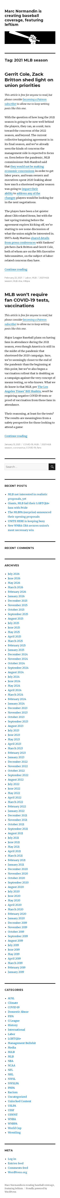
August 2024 (16, 672)
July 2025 (13, 623)
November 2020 (18, 873)
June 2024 (14, 681)
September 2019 (18, 936)
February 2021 (16, 860)
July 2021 (13, 837)
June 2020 (14, 896)
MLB (34, 277)
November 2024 (18, 658)
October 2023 (16, 717)
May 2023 (14, 739)
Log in (12, 1158)
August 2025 (15, 618)
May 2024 (14, 685)
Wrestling (14, 1132)
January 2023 (16, 757)
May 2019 (14, 954)
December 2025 (17, 600)
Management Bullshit (22, 1043)
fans (39, 447)
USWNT (13, 1114)
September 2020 (18, 882)
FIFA (11, 1016)
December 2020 (18, 869)
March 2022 (15, 802)
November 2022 (18, 766)
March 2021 (15, 855)
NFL (10, 1069)
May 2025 (14, 632)
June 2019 (14, 949)
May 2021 (14, 846)
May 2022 (14, 793)
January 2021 (16, 864)
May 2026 (14, 582)
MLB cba (17, 281)
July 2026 (14, 573)
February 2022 (17, 806)
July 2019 (13, 945)
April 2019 (14, 958)
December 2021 (17, 815)
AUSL (11, 998)
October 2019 (16, 931)
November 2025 (18, 605)
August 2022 (16, 779)
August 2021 (15, 833)
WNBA (12, 1119)
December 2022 (18, 761)
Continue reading (16, 269)
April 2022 (14, 797)
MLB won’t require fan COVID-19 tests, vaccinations (27, 300)
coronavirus (19, 447)
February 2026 (17, 591)
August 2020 (16, 887)
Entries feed (15, 1163)
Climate (13, 1002)
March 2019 (15, 963)
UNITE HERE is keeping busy (26, 521)
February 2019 (16, 967)
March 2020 (15, 909)
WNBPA (12, 1123)
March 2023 (15, 748)
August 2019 (15, 940)
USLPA (12, 1105)
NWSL (12, 1078)
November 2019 (17, 927)
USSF (11, 1110)
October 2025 (16, 609)
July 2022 (13, 784)
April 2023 (14, 743)
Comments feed (18, 1167)
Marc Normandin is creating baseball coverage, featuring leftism (24, 18)
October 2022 (16, 770)
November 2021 (17, 819)
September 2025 (18, 614)
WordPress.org (17, 1172)
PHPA (11, 1087)
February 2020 (17, 913)
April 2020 (15, 904)
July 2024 (14, 676)
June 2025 (14, 627)
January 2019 (16, 972)
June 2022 (14, 788)
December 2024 (18, 654)
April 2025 (14, 636)
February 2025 (17, 645)
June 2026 (14, 578)
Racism (12, 1092)
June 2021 (14, 842)
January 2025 (16, 649)
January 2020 (16, 918)
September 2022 (18, 775)
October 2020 (16, 878)
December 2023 (17, 708)
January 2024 (16, 703)
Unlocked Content (19, 1101)
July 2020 (14, 891)
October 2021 (16, 824)
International (16, 1029)
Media (12, 1047)
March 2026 (15, 587)
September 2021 (18, 828)
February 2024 (17, 699)
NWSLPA (13, 1083)
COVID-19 (28, 444)
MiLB (11, 1052)
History (13, 1025)
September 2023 (18, 721)
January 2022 (16, 811)
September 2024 (18, 667)
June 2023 (14, 734)
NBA (10, 1061)
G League (14, 1020)
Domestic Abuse (18, 1011)
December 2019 (17, 922)
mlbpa (26, 281)
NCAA (11, 1065)
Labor (28, 277)
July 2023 (13, 730)
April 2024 (14, 690)
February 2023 (17, 752)
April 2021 (14, 851)
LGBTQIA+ (14, 1038)
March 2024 (15, 694)
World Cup (14, 1128)
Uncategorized (17, 1096)
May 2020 (14, 900)
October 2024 (16, 663)
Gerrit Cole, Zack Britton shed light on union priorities (29, 79)
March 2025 (15, 641)
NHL (10, 1074)
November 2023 (18, 712)
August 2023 (15, 726)
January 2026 (16, 596)
